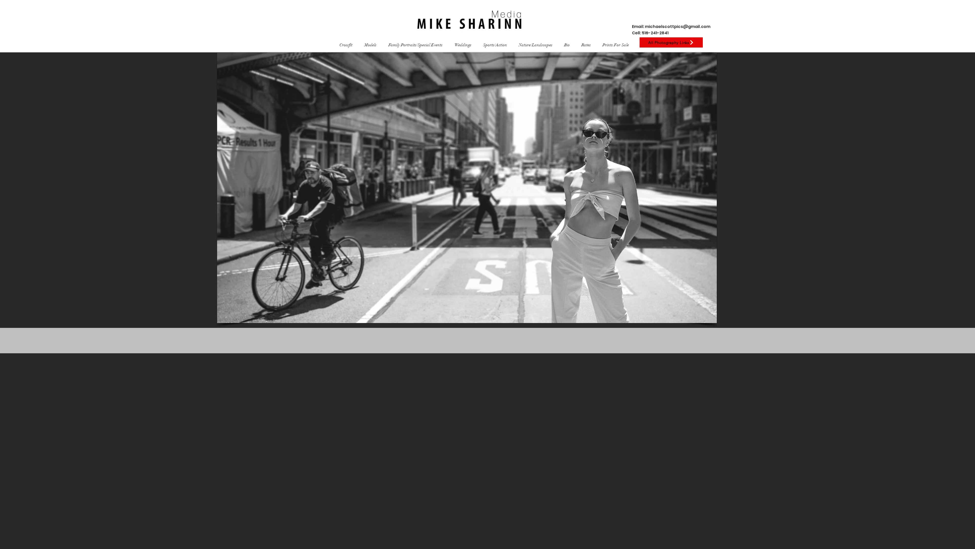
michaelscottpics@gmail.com (677, 26)
